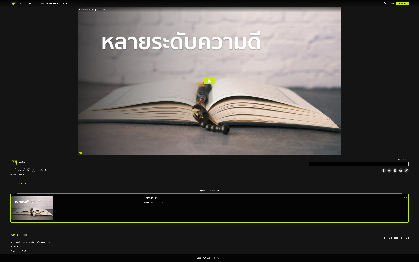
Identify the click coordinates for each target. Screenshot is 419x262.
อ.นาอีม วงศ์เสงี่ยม (18, 178)
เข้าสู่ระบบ (402, 3)
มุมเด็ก (391, 3)
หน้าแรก (30, 3)
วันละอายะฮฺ (22, 183)
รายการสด (40, 3)
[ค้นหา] (385, 3)
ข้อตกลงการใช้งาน (29, 242)
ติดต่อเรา (14, 246)
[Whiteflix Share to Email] (400, 170)
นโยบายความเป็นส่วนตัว (45, 242)
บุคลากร (64, 3)
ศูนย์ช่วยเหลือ (16, 242)
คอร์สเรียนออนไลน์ (52, 3)
